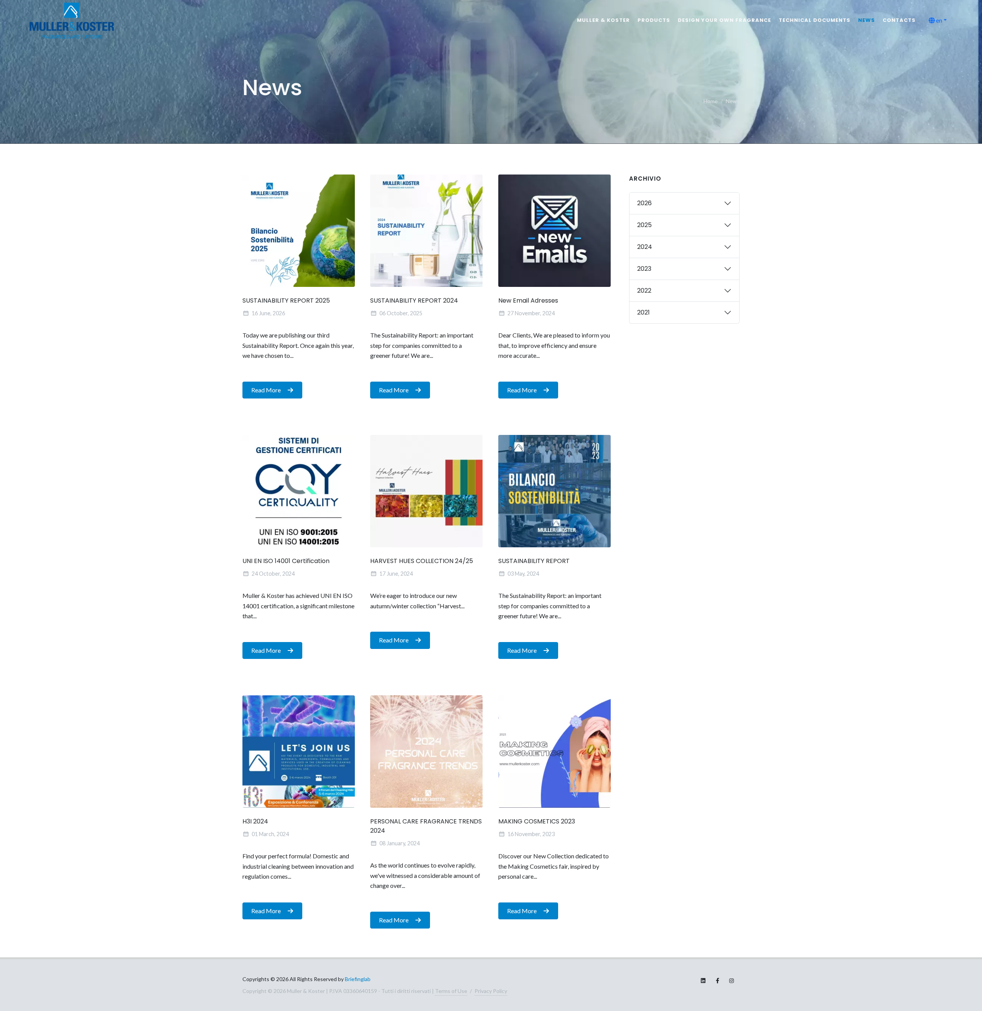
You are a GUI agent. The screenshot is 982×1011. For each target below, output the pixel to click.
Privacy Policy (491, 991)
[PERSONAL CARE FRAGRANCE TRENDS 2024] (426, 751)
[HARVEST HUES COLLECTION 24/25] (426, 491)
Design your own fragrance (724, 20)
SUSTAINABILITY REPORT (534, 561)
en (938, 20)
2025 (644, 225)
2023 (644, 268)
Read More (266, 389)
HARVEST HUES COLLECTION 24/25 (421, 561)
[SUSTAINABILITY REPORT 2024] (426, 231)
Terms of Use (451, 991)
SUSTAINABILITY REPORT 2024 (414, 300)
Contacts (899, 20)
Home (711, 101)
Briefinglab (358, 979)
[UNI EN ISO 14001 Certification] (298, 491)
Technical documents (814, 20)
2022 (644, 290)
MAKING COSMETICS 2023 (536, 821)
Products (654, 20)
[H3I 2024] (298, 751)
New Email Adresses (528, 300)
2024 (644, 246)
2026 (644, 203)
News (866, 20)
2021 (643, 312)
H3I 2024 (255, 821)
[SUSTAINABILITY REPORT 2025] (298, 231)
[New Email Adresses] (554, 231)
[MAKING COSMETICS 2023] (554, 751)
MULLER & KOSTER (603, 20)
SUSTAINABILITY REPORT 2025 (286, 300)
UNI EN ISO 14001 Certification (286, 561)
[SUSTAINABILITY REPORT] (554, 491)
